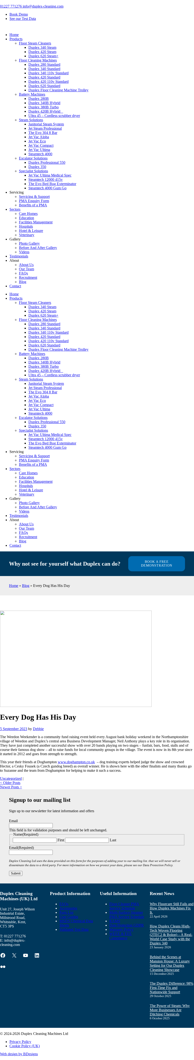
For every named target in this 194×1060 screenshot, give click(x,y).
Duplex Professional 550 (46, 162)
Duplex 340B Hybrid (44, 103)
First (60, 840)
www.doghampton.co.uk (76, 762)
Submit (16, 873)
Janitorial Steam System (46, 124)
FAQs (23, 273)
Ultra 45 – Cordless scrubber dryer (54, 116)
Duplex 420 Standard (44, 77)
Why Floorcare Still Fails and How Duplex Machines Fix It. (172, 908)
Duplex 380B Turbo (43, 107)
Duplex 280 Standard (44, 64)
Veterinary (26, 235)
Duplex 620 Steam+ (43, 56)
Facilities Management (36, 222)
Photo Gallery (29, 243)
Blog (22, 282)
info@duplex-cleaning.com (42, 6)
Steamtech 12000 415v (45, 179)
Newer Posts (11, 787)
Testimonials (18, 256)
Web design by (19, 1054)
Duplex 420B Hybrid (45, 111)
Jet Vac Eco (37, 141)
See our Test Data (22, 19)
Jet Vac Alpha (38, 137)
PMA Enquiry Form (34, 201)
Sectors (14, 209)
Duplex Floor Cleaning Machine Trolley (58, 90)
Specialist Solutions (33, 171)
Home (14, 35)
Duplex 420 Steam (42, 52)
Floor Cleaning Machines (38, 60)
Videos (24, 252)
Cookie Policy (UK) (24, 1046)
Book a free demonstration (156, 563)
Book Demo (18, 14)
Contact (15, 286)
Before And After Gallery (38, 248)
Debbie (38, 729)
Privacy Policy (20, 1042)
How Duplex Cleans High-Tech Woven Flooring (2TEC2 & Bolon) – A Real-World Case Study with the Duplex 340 (171, 934)
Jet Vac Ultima (39, 150)
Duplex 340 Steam (42, 47)
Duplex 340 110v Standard (48, 73)
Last (113, 840)
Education (26, 218)
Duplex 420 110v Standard (48, 82)
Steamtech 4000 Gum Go (47, 188)
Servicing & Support (34, 197)
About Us (26, 265)
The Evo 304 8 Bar (42, 133)
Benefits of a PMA (33, 205)
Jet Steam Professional (45, 128)
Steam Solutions (31, 120)
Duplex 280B (38, 99)
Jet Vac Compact (40, 145)
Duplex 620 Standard (44, 86)
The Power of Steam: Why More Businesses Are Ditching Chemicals (170, 1010)
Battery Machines (32, 94)
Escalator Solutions (33, 158)
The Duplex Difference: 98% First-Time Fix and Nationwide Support (171, 987)
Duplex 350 (37, 167)
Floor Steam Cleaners (35, 43)
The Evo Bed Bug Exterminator (52, 184)
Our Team (26, 269)
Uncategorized (11, 778)
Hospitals (26, 226)
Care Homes (28, 214)
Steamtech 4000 (40, 154)
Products (15, 39)
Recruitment (28, 277)
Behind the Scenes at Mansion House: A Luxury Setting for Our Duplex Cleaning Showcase (170, 963)
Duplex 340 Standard (44, 69)
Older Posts (10, 783)
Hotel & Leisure (31, 231)
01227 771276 (11, 6)
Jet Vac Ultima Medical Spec (49, 175)
